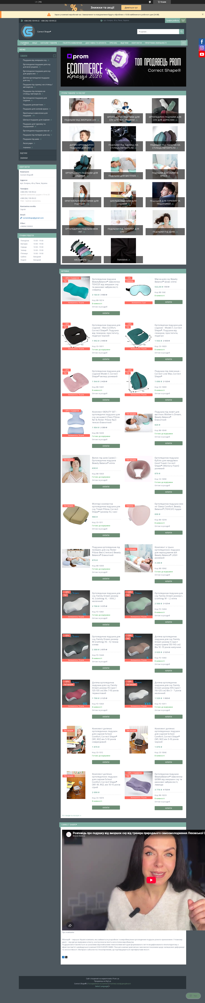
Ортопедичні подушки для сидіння (35, 99)
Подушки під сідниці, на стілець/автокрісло (38, 85)
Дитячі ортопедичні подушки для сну (36, 78)
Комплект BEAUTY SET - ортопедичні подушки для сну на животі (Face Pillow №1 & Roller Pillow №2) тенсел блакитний (106, 417)
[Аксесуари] (81, 250)
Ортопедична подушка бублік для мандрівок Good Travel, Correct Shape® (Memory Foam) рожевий (167, 463)
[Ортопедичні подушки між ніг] (81, 222)
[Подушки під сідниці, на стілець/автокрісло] (123, 138)
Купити (106, 313)
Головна (24, 43)
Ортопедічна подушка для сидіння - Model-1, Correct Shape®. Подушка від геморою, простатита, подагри (168, 330)
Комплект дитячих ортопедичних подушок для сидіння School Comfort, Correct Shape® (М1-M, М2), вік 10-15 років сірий (106, 780)
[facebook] (63, 958)
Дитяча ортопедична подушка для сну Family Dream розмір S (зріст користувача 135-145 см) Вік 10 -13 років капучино (168, 641)
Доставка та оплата (95, 43)
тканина (122, 259)
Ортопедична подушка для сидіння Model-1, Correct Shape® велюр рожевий (106, 374)
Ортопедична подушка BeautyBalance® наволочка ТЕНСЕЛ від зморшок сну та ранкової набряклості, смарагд (106, 284)
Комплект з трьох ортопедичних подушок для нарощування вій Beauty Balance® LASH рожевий (167, 552)
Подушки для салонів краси (35, 109)
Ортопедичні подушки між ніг (36, 130)
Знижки (24, 158)
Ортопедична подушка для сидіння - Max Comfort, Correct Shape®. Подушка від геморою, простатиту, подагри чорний (106, 330)
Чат (195, 996)
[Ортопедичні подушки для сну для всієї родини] (123, 110)
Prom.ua (116, 979)
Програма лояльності (156, 43)
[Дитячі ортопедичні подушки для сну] (81, 138)
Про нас (113, 43)
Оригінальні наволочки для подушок (35, 114)
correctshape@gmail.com (33, 218)
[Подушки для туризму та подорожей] (165, 194)
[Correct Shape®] (28, 31)
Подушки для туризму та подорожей (34, 125)
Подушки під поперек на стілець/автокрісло (34, 92)
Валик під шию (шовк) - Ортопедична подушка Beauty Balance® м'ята (104, 460)
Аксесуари (80, 259)
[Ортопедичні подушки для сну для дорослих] (165, 110)
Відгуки (124, 43)
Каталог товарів (49, 43)
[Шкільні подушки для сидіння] (123, 194)
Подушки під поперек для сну (36, 135)
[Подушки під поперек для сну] (123, 222)
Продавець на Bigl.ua (102, 981)
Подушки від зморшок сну (80, 119)
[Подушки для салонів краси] (165, 166)
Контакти (137, 43)
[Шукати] (181, 31)
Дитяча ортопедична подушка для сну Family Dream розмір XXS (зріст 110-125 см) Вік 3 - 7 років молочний (168, 687)
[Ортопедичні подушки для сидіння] (81, 166)
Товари (23, 56)
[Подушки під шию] (165, 222)
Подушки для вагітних (122, 175)
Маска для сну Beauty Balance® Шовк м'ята (166, 280)
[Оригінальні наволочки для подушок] (81, 194)
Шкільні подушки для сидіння (36, 119)
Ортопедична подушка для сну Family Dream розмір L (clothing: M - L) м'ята (169, 596)
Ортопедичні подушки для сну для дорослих (36, 72)
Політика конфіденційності (120, 984)
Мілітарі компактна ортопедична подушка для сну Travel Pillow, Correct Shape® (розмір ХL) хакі (106, 507)
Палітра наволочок (72, 43)
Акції (34, 43)
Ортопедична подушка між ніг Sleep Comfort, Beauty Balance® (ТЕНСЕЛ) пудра (169, 506)
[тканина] (123, 250)
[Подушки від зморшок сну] (81, 110)
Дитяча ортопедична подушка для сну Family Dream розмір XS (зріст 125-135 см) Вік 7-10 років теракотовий (105, 687)
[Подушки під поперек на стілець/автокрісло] (165, 138)
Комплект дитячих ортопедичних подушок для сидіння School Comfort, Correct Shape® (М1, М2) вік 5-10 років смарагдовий (104, 735)
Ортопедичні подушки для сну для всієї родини (36, 65)
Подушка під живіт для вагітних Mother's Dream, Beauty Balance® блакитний (168, 415)
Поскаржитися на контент (98, 984)
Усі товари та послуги (70, 815)
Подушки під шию (164, 231)
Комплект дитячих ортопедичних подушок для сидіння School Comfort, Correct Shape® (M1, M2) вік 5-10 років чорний (167, 735)
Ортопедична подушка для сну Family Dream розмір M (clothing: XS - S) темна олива (106, 640)
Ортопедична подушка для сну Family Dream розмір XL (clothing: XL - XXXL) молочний (106, 597)
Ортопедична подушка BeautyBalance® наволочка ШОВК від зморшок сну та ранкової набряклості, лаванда (168, 779)
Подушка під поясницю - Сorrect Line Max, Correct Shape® (168, 374)
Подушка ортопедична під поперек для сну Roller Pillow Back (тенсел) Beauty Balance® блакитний (106, 551)
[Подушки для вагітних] (123, 166)
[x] (66, 958)
